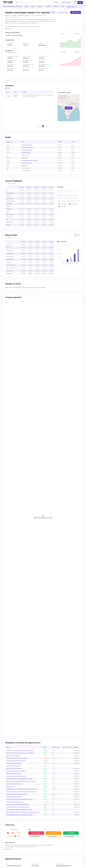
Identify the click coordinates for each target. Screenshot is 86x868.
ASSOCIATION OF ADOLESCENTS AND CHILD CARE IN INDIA (19, 753)
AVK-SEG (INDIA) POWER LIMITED (13, 763)
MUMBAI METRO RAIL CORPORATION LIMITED (16, 794)
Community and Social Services (24, 15)
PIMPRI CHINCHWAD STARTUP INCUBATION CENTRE (18, 807)
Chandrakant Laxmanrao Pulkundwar (30, 160)
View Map (68, 108)
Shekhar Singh (25, 157)
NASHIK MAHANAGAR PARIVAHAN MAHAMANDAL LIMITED (19, 814)
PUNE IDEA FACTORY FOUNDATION (14, 796)
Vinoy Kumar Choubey (26, 163)
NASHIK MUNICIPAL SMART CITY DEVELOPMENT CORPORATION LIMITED (22, 812)
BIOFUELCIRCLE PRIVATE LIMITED (13, 768)
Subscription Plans (63, 12)
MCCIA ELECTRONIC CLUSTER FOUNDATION (16, 771)
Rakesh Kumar (25, 165)
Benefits (57, 2)
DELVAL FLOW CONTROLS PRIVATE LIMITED (16, 776)
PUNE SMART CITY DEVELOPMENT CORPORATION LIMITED (19, 750)
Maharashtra (14, 15)
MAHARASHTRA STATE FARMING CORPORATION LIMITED (19, 778)
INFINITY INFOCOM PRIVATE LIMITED (14, 801)
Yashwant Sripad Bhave (27, 145)
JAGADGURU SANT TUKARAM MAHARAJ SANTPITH (17, 804)
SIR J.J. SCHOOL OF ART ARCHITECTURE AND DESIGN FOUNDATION (21, 791)
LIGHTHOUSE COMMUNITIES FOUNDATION (16, 760)
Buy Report (77, 12)
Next (46, 126)
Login (80, 2)
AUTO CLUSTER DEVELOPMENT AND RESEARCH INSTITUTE (19, 799)
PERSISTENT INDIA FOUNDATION (13, 765)
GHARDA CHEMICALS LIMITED (13, 755)
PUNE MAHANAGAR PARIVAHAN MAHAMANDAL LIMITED (19, 809)
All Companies (8, 15)
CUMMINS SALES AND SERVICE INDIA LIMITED (16, 758)
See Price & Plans (66, 2)
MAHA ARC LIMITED (10, 786)
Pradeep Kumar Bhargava (27, 147)
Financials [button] (40, 7)
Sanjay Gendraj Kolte (26, 152)
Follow (53, 12)
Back (39, 126)
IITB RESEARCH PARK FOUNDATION (14, 783)
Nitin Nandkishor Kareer (27, 150)
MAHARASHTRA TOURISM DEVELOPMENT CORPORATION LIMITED (21, 781)
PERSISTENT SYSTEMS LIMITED (13, 773)
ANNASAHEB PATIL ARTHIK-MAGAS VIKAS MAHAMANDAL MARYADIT (21, 789)
